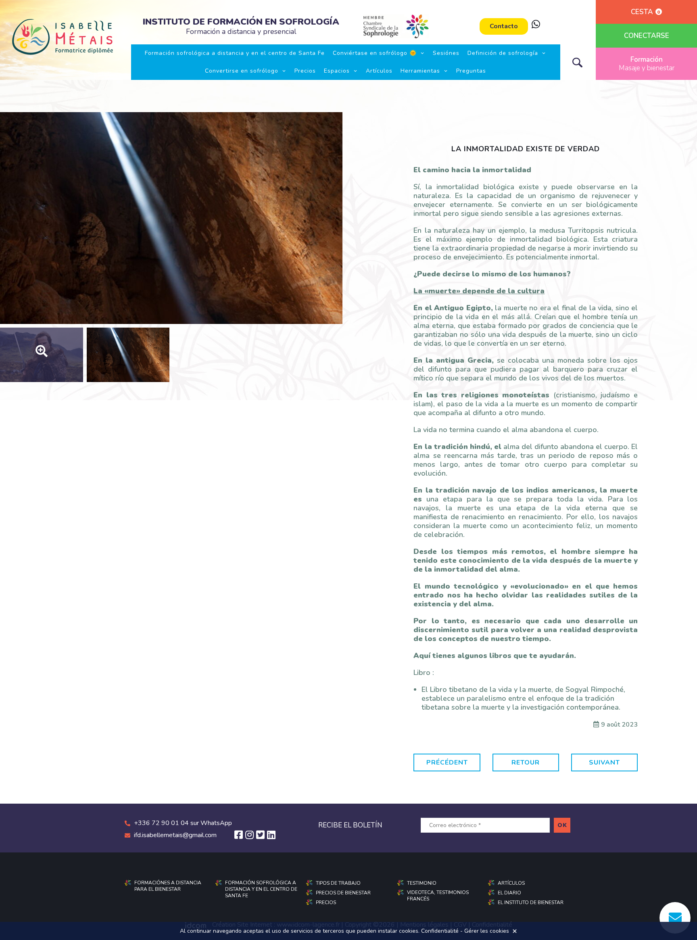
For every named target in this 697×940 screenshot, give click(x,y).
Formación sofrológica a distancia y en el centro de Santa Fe (235, 53)
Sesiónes (446, 53)
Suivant (604, 762)
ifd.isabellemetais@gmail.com (175, 835)
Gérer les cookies (486, 931)
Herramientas (420, 71)
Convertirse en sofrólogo (241, 71)
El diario (509, 893)
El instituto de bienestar (530, 902)
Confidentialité (440, 931)
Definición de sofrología (502, 53)
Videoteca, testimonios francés (438, 895)
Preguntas (471, 71)
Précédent (447, 762)
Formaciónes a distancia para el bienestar (167, 885)
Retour (525, 762)
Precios (305, 71)
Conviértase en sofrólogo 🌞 (375, 53)
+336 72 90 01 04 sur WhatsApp (183, 823)
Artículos (379, 71)
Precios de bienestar (343, 893)
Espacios (337, 71)
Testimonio (421, 883)
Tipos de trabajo (338, 883)
